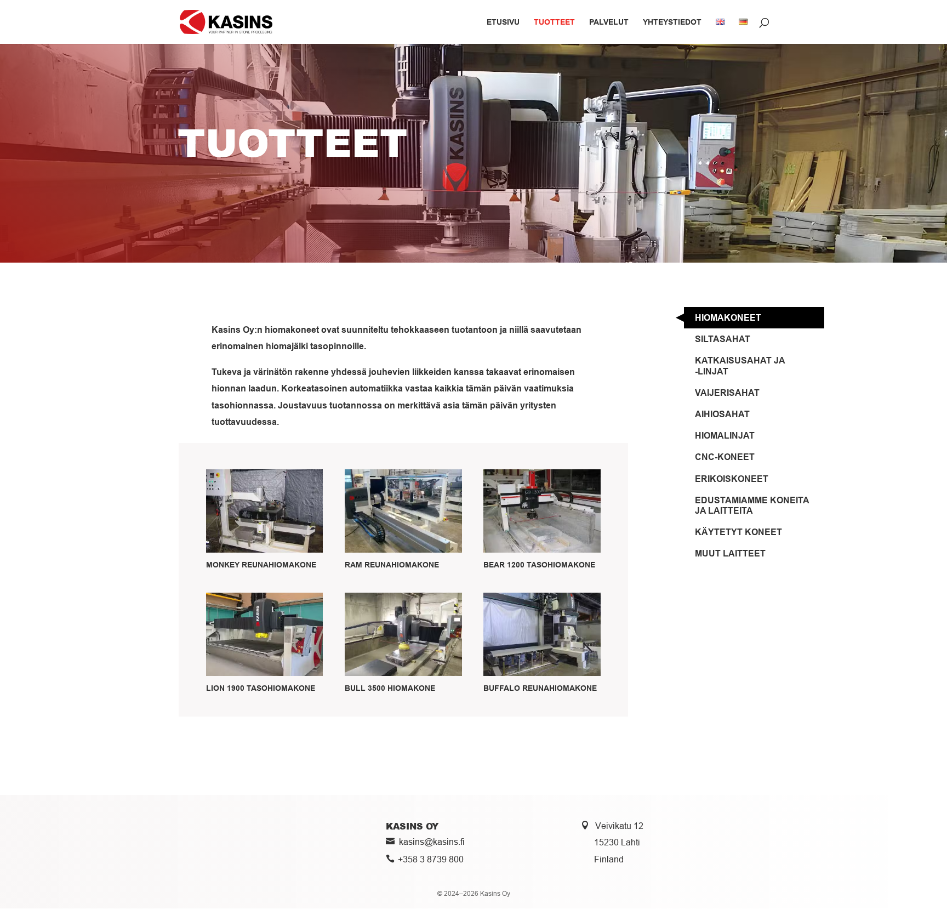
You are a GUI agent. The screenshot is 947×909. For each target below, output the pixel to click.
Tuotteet (554, 22)
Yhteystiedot (672, 22)
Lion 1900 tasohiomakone (260, 688)
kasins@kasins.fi (432, 841)
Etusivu (503, 22)
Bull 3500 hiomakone (390, 688)
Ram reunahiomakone (392, 564)
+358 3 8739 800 (431, 859)
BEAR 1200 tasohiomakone (539, 564)
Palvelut (609, 22)
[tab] (754, 317)
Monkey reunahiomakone (261, 564)
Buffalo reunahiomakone (540, 688)
